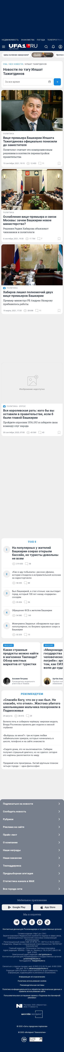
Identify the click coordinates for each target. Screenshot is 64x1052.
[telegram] (16, 922)
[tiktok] (47, 922)
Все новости (16, 64)
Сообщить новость (14, 811)
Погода (41, 40)
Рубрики (8, 819)
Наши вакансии (12, 857)
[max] (40, 922)
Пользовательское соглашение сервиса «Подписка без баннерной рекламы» (32, 997)
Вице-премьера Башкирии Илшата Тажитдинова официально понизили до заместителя (30, 141)
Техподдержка (12, 865)
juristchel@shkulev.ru (32, 959)
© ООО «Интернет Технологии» (32, 1032)
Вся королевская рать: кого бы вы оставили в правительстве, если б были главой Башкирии (28, 414)
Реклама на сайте (13, 826)
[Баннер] (43, 54)
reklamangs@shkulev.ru (38, 968)
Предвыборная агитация (18, 873)
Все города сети (12, 888)
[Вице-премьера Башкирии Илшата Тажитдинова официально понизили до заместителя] (32, 110)
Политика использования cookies (32, 981)
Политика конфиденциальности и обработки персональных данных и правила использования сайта (32, 990)
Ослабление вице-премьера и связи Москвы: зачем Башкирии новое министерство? (29, 220)
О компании (10, 842)
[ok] (32, 922)
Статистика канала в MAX (18, 881)
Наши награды (12, 850)
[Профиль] (60, 47)
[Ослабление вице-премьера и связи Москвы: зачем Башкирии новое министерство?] (32, 189)
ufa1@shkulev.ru (45, 954)
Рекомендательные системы (32, 985)
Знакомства (28, 40)
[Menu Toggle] (3, 47)
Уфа (5, 64)
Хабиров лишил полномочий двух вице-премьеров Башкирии (28, 294)
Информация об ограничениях (32, 977)
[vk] (24, 922)
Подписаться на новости (18, 803)
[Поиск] (46, 47)
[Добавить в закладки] (59, 163)
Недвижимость (10, 40)
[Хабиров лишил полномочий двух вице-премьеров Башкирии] (32, 264)
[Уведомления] (53, 47)
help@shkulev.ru (38, 961)
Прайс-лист (10, 834)
